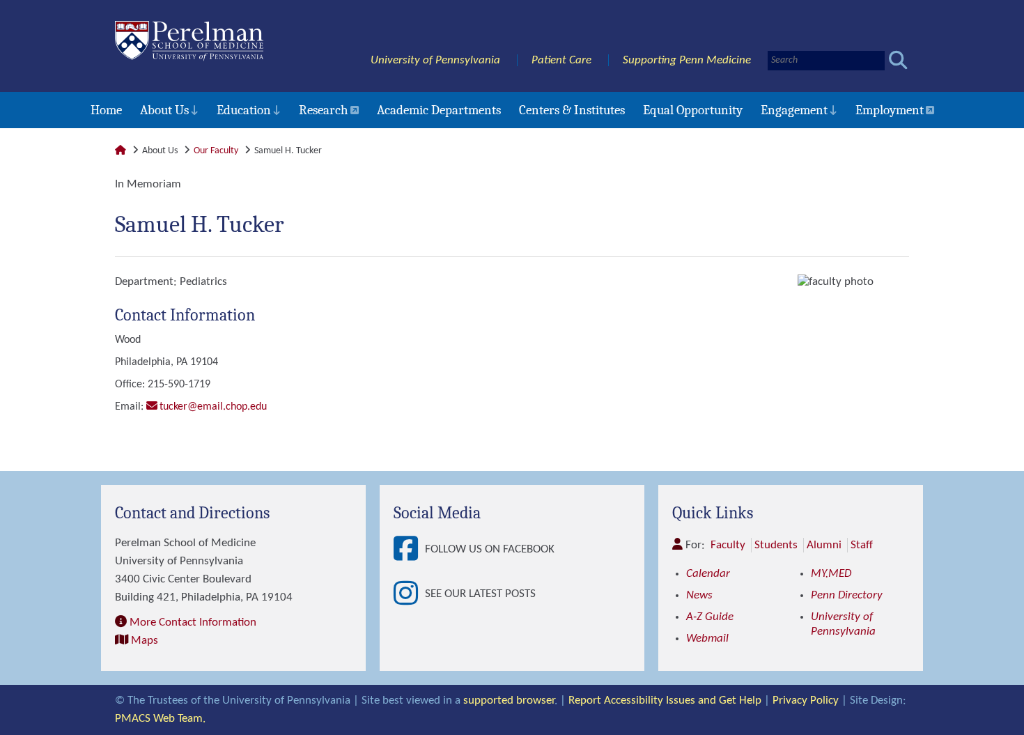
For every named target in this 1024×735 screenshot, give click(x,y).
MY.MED (831, 574)
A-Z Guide (710, 617)
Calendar (708, 574)
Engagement (794, 110)
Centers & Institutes (572, 110)
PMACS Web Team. (160, 719)
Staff (862, 545)
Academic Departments (439, 110)
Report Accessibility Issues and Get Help (664, 700)
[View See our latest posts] (409, 594)
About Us (164, 110)
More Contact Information (193, 622)
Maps (144, 641)
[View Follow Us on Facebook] (409, 549)
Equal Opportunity (693, 110)
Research (323, 110)
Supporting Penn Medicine (687, 60)
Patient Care (561, 60)
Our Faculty (216, 151)
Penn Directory (847, 595)
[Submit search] (898, 60)
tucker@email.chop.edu (213, 406)
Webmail (707, 638)
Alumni (824, 545)
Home (106, 110)
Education (244, 110)
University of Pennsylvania (435, 60)
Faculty (728, 545)
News (699, 595)
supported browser (508, 700)
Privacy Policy (806, 700)
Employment (889, 110)
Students (776, 545)
